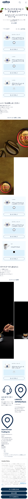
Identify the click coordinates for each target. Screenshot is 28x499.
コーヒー (3, 448)
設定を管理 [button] (14, 493)
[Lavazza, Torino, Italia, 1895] (6, 2)
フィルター (7, 28)
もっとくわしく (14, 49)
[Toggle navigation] (25, 2)
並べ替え (18, 29)
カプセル (6, 453)
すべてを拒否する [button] (14, 496)
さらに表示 (14, 23)
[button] (20, 2)
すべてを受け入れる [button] (14, 489)
